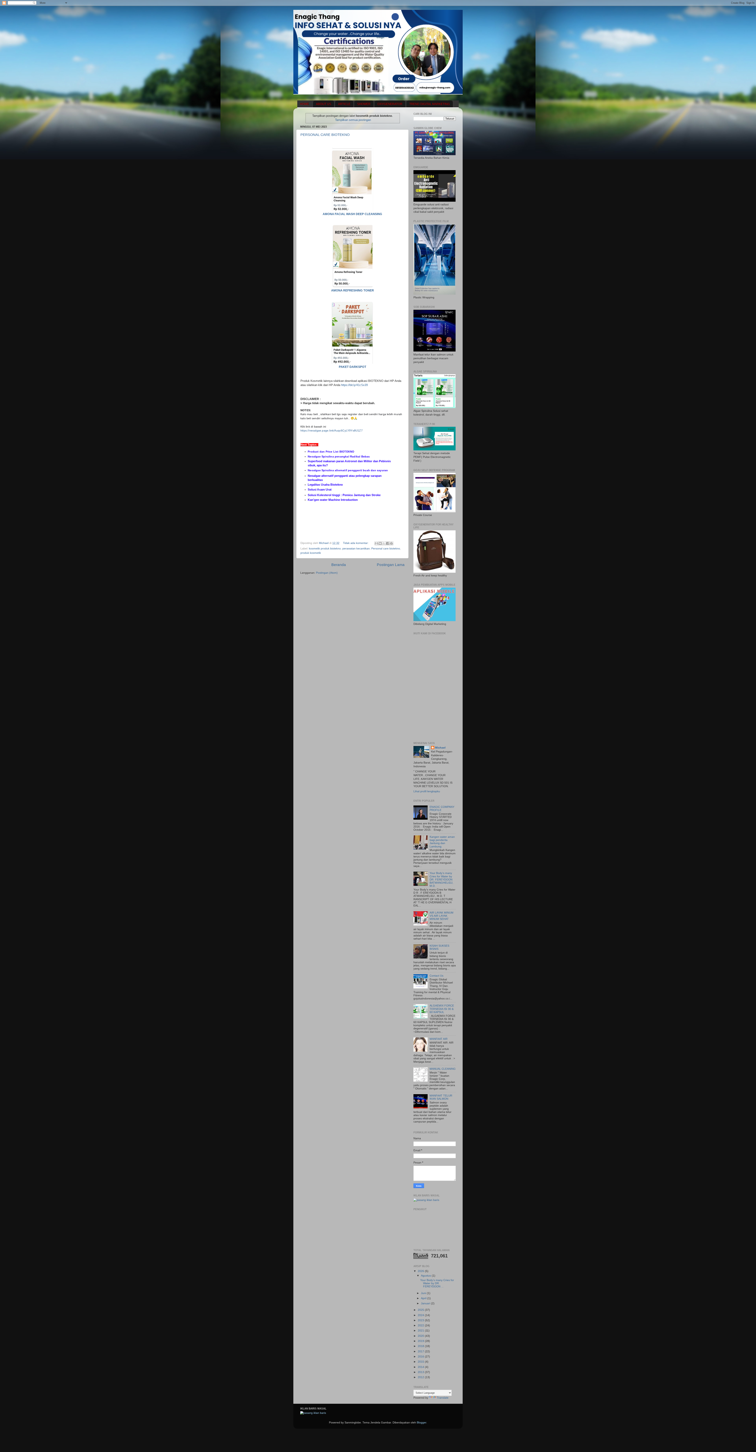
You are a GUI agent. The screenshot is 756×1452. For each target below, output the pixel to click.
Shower (364, 104)
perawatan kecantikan (356, 548)
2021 (421, 1330)
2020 (421, 1335)
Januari (426, 1303)
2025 (421, 1309)
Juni (424, 1293)
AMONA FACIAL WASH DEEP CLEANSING (352, 214)
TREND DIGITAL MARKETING (429, 104)
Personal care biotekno (385, 548)
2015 (421, 1361)
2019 (421, 1341)
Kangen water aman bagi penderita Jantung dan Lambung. (442, 841)
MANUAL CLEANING (443, 1068)
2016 (421, 1356)
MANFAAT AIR (438, 1038)
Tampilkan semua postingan (353, 120)
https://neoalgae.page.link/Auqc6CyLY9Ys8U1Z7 (331, 430)
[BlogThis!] (380, 543)
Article (344, 104)
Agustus (426, 1275)
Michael (440, 747)
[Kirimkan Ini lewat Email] (376, 543)
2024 (421, 1315)
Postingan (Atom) (327, 572)
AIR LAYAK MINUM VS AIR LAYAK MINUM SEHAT (441, 915)
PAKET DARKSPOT (352, 366)
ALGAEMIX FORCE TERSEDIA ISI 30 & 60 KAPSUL (442, 1008)
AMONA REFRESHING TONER (352, 290)
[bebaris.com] (426, 1200)
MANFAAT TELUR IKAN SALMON (441, 1097)
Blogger (421, 1422)
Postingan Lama (391, 565)
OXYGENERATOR (389, 104)
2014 (421, 1367)
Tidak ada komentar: (356, 543)
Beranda (338, 565)
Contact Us (436, 975)
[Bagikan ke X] (384, 543)
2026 (421, 1271)
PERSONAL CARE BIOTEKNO (325, 135)
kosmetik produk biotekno (325, 548)
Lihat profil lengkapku (426, 791)
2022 (421, 1325)
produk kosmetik (310, 552)
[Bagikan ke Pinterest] (391, 543)
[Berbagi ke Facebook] (388, 543)
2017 (421, 1351)
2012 (421, 1377)
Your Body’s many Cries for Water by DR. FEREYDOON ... (437, 1283)
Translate (442, 1397)
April (424, 1298)
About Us (323, 104)
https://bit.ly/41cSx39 (354, 385)
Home (304, 104)
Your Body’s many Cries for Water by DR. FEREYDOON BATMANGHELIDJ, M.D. (441, 879)
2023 (421, 1320)
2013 (421, 1372)
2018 (421, 1346)
